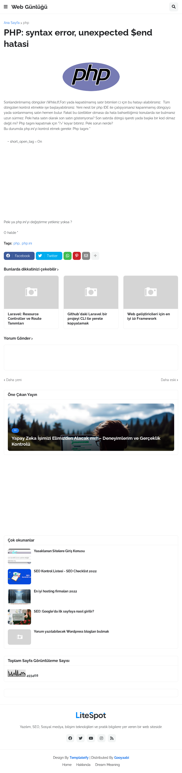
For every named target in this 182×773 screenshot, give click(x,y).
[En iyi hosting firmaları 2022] (19, 596)
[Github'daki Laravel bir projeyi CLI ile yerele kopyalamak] (91, 292)
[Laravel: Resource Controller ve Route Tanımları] (31, 292)
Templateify (79, 758)
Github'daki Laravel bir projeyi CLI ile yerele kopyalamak (87, 318)
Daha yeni (14, 380)
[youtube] (91, 738)
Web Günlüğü (29, 7)
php (26, 22)
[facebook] (70, 738)
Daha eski (168, 380)
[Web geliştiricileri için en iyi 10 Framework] (150, 292)
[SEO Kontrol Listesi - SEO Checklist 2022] (19, 576)
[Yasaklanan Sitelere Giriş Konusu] (19, 556)
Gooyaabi (121, 758)
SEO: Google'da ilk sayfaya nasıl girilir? (64, 611)
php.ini (27, 243)
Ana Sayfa (12, 22)
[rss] (112, 738)
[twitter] (81, 738)
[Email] (86, 256)
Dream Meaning (107, 765)
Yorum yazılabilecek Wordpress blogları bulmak (71, 631)
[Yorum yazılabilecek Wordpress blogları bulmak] (19, 637)
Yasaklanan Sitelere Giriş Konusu (59, 551)
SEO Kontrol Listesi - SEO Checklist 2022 (65, 571)
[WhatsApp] (68, 256)
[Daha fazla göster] (95, 256)
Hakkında (83, 765)
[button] (5, 7)
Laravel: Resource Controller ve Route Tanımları (24, 318)
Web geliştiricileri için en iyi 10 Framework (148, 316)
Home (67, 765)
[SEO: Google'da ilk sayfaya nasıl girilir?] (19, 617)
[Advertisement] (91, 180)
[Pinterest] (77, 256)
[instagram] (101, 738)
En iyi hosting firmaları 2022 (55, 591)
